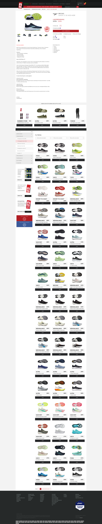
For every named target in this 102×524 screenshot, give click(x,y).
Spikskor (28, 522)
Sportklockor (35, 522)
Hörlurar (41, 521)
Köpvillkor (18, 496)
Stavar (38, 522)
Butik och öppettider (31, 495)
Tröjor (63, 522)
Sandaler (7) (19, 153)
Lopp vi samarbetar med (79, 497)
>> (50, 488)
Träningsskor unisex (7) (21, 148)
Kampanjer (26, 3)
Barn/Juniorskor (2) (20, 150)
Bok (28, 521)
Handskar (38, 521)
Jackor (43, 521)
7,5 (60, 25)
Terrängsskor (50, 522)
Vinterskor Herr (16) (21, 145)
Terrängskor (56, 3)
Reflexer (17, 522)
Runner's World (78, 495)
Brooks (43, 9)
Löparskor (66, 521)
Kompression (49, 521)
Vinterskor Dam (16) (21, 143)
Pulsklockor (82, 521)
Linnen (57, 521)
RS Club (29, 496)
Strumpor (41, 522)
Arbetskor (17, 521)
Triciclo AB (81, 517)
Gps (35, 521)
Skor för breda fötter (55, 497)
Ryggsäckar (22, 522)
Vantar (75, 522)
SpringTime (77, 496)
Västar (78, 522)
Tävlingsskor (49, 3)
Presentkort (54, 495)
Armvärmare (21, 521)
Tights (54, 522)
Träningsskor (41, 3)
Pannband (75, 521)
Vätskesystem (81, 522)
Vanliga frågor (18, 500)
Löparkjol (59, 521)
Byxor (30, 521)
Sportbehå (31, 522)
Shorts (26, 522)
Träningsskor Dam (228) (21, 138)
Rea (30, 3)
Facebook (65, 495)
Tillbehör (68, 3)
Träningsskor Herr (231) (22, 141)
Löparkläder (35, 3)
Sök (32, 131)
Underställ (68, 522)
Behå (24, 521)
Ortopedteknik (30, 497)
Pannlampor (78, 521)
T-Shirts (65, 522)
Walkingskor (72, 522)
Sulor (43, 522)
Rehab (20, 522)
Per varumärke (54, 496)
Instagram (65, 496)
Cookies (17, 501)
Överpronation (54, 502)
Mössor (69, 521)
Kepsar (46, 521)
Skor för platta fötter (55, 501)
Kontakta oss (18, 495)
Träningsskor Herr (35, 9)
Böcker (26, 521)
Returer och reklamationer (20, 497)
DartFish (29, 500)
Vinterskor (17, 523)
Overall (72, 521)
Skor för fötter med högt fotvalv (57, 500)
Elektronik (62, 3)
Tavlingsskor (46, 522)
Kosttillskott (53, 521)
